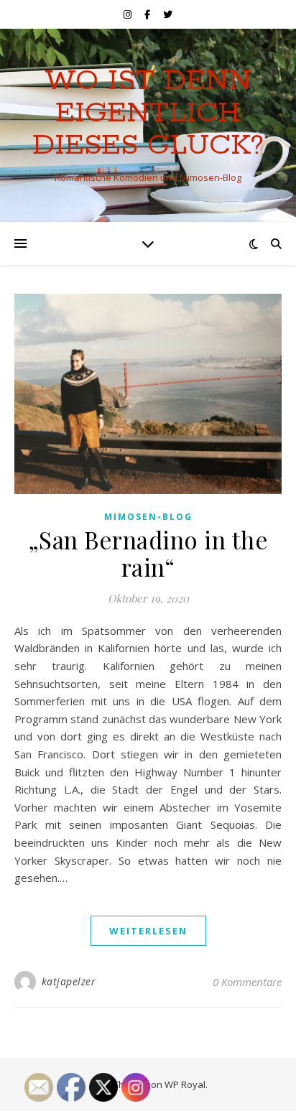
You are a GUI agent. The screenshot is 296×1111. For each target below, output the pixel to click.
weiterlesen (148, 930)
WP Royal (185, 1084)
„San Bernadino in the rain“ (148, 553)
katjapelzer (69, 981)
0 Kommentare (247, 982)
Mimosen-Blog (148, 517)
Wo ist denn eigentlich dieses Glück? (148, 113)
